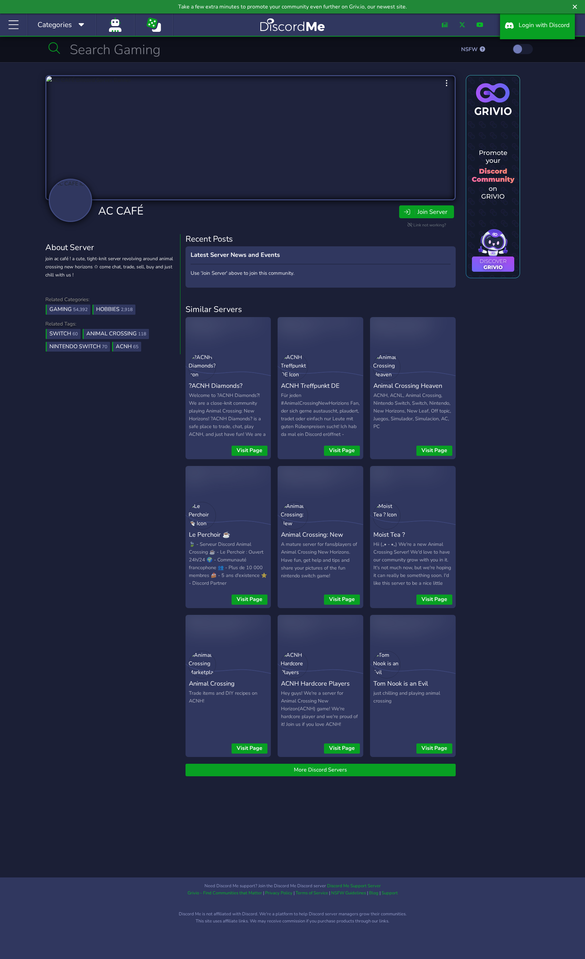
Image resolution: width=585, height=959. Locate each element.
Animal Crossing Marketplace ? (212, 688)
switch (63, 333)
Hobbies (114, 309)
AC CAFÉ (121, 211)
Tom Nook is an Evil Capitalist (400, 688)
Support (390, 893)
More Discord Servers (320, 770)
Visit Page (249, 450)
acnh (127, 346)
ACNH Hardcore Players (315, 683)
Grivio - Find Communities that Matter (225, 893)
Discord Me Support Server (354, 886)
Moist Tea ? (389, 534)
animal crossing (116, 333)
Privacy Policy (278, 893)
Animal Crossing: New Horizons (312, 539)
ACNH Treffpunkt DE (310, 385)
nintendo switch (78, 346)
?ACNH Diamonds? (215, 385)
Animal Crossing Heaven (407, 385)
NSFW (470, 49)
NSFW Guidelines (348, 893)
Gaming (68, 309)
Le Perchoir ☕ (209, 534)
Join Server (432, 212)
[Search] (54, 48)
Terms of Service (312, 893)
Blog (373, 893)
